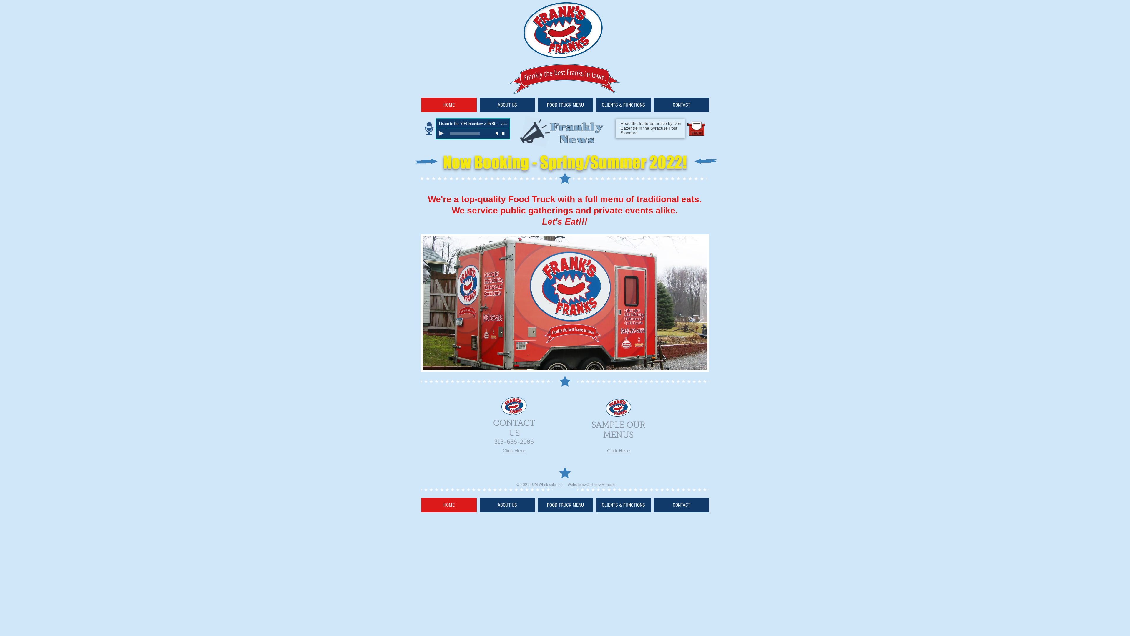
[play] (693, 239)
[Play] (441, 133)
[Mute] (497, 133)
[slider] (504, 133)
